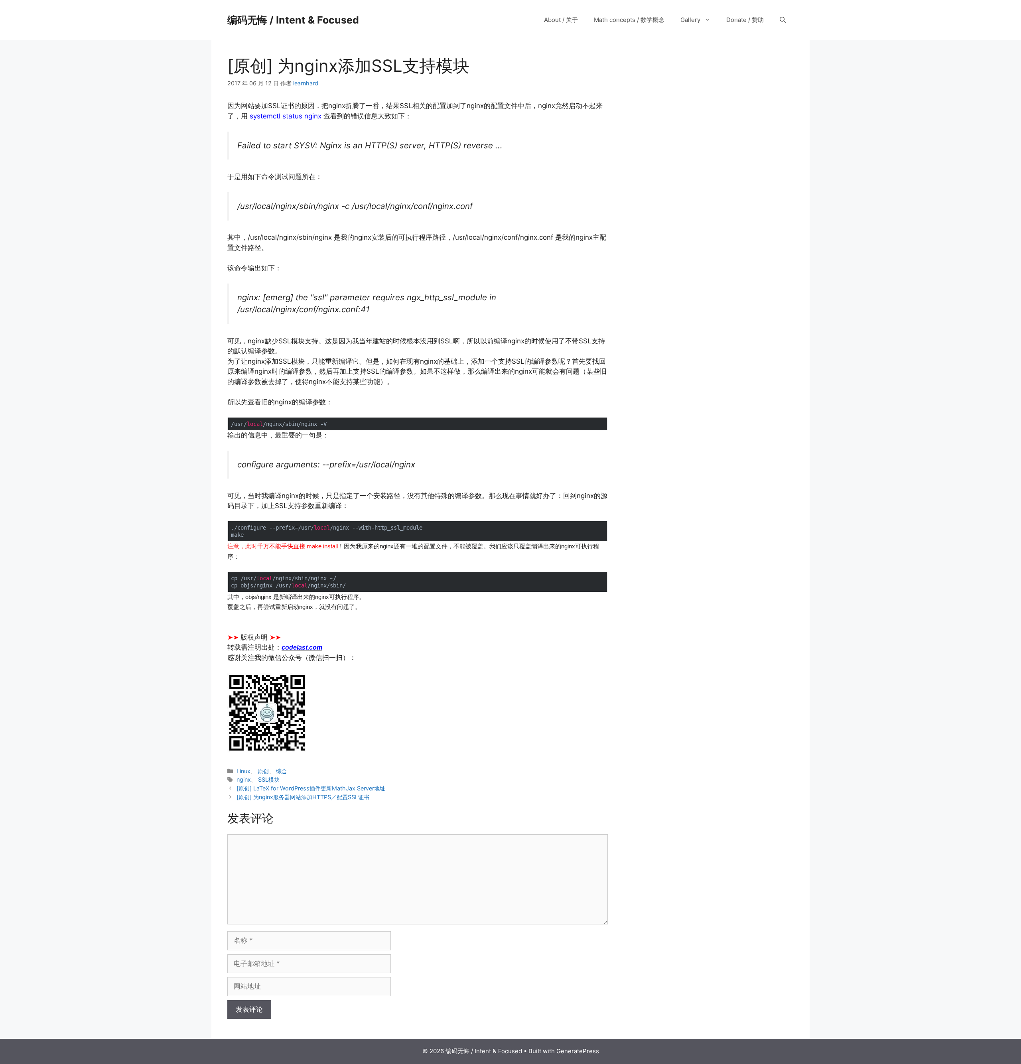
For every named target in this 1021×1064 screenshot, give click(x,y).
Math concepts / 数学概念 (629, 20)
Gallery (690, 20)
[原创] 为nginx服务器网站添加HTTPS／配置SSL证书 (303, 797)
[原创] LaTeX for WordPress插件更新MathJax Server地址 (311, 788)
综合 (281, 771)
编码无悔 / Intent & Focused (293, 20)
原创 (263, 771)
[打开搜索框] (783, 20)
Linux (243, 771)
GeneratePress (577, 1051)
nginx (244, 779)
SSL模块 (269, 779)
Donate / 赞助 (745, 20)
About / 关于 (561, 20)
